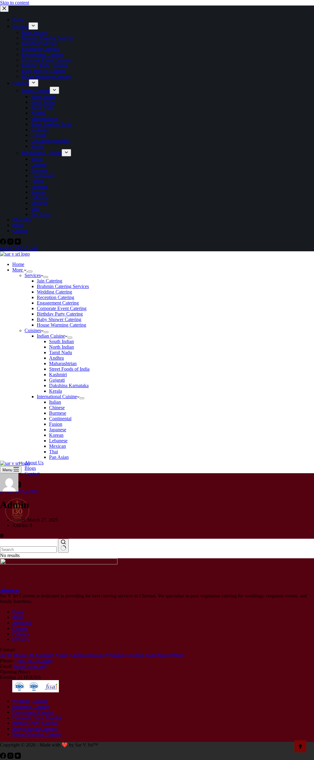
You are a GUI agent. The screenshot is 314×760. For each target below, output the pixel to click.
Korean (56, 435)
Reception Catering (55, 297)
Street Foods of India (69, 369)
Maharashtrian (63, 363)
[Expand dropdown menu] (30, 271)
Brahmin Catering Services (63, 286)
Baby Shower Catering (59, 319)
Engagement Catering (58, 302)
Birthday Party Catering (60, 313)
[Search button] (63, 546)
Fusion (55, 424)
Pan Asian (59, 457)
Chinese (57, 407)
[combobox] (28, 549)
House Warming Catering (61, 325)
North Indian (61, 347)
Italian (55, 402)
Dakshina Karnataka (69, 385)
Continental (60, 418)
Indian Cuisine (51, 336)
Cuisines (33, 330)
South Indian (61, 341)
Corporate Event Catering (61, 308)
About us (9, 590)
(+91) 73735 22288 (33, 660)
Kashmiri (58, 374)
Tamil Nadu (60, 352)
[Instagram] (11, 757)
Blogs (30, 468)
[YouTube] (18, 757)
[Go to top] (300, 746)
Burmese (57, 413)
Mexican (57, 446)
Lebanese (58, 440)
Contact (32, 473)
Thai (53, 451)
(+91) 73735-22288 (19, 491)
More (18, 269)
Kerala (55, 391)
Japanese (57, 429)
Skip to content (14, 2)
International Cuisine (57, 396)
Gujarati (57, 380)
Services (33, 275)
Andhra (56, 358)
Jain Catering (49, 280)
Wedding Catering (54, 291)
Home (18, 264)
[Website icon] (2, 535)
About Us (34, 462)
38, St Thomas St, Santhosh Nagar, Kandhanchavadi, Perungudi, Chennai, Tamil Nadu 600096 (92, 655)
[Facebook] (3, 757)
